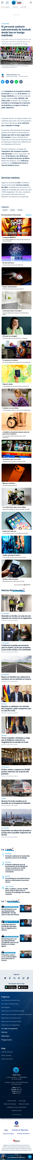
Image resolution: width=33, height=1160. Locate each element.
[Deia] (6, 1130)
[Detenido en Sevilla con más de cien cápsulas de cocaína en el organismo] (16, 603)
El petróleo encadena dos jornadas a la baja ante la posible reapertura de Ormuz (16, 832)
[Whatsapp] (16, 82)
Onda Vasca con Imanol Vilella (11, 1021)
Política (4, 704)
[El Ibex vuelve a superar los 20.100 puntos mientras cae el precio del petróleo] (16, 756)
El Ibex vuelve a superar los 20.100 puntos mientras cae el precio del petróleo (15, 771)
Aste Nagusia (6, 7)
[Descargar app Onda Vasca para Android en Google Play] (11, 987)
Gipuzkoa (8, 854)
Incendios (15, 7)
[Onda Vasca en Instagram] (19, 978)
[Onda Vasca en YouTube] (14, 978)
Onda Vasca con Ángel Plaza (10, 1025)
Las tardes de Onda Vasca (9, 1004)
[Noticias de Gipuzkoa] (20, 1130)
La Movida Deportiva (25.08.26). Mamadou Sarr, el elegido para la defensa (9, 927)
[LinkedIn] (7, 82)
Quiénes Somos (11, 1101)
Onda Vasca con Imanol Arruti (11, 1018)
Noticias (4, 1032)
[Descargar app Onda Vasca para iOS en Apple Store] (23, 987)
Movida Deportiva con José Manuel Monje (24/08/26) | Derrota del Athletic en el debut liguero (9, 942)
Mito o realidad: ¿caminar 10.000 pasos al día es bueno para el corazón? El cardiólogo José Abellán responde (17, 891)
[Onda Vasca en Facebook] (10, 978)
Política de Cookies (24, 1104)
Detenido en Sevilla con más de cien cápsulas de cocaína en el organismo (16, 617)
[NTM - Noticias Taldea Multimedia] (16, 1124)
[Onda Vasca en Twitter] (5, 978)
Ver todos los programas (9, 1028)
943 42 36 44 (17, 1084)
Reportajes (5, 1036)
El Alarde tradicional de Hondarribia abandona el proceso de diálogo (17, 857)
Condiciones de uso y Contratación (16, 1107)
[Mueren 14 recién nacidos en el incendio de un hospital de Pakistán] (16, 788)
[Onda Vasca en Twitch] (23, 978)
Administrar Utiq (16, 1110)
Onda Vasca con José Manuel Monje (12, 1011)
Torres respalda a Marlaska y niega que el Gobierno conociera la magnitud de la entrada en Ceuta (15, 740)
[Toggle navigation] (2, 2)
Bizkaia (7, 876)
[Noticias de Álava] (8, 1133)
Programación (6, 1040)
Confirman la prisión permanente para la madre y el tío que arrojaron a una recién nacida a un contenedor (16, 647)
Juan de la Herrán (7, 1052)
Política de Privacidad (10, 1104)
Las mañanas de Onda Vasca (10, 1000)
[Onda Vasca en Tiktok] (28, 978)
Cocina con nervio (7, 1059)
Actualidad (5, 613)
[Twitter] (2, 82)
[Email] (21, 82)
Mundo (3, 798)
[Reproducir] (22, 909)
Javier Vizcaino (6, 1055)
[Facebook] (12, 82)
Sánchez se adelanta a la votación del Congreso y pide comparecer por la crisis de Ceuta (16, 708)
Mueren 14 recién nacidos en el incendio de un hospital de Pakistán (15, 802)
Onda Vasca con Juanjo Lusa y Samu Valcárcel (16, 1014)
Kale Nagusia (5, 1007)
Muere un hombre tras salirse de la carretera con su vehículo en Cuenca (16, 678)
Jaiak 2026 (23, 7)
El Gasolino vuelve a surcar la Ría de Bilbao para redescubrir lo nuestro (9, 957)
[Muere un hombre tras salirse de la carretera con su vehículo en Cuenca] (16, 664)
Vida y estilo (9, 886)
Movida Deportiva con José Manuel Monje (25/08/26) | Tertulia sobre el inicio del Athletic (10, 912)
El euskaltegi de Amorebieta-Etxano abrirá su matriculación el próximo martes (17, 880)
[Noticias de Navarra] (23, 1133)
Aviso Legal (22, 1101)
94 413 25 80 (17, 1079)
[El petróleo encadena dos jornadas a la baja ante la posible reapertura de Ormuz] (16, 817)
